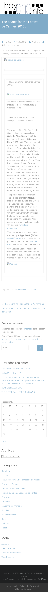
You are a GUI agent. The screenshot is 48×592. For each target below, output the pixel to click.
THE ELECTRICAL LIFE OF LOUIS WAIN (18, 392)
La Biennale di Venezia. (11, 506)
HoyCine (7, 42)
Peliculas (5, 523)
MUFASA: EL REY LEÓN (12, 373)
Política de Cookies (22, 589)
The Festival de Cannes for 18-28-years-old (22, 304)
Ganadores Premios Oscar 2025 (15, 368)
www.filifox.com (14, 238)
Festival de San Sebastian (13, 488)
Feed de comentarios (11, 553)
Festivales (36, 42)
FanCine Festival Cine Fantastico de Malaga (20, 480)
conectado (27, 329)
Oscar (4, 519)
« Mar (3, 441)
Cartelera (5, 471)
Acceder (5, 544)
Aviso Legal (12, 586)
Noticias (5, 510)
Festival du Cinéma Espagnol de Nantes (19, 493)
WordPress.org (8, 557)
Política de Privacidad (29, 586)
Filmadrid (5, 501)
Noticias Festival (8, 514)
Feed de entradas (9, 548)
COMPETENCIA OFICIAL (11, 388)
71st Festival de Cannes (25, 289)
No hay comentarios (10, 45)
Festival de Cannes (10, 484)
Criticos (4, 475)
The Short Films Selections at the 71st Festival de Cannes (23, 310)
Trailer (4, 528)
